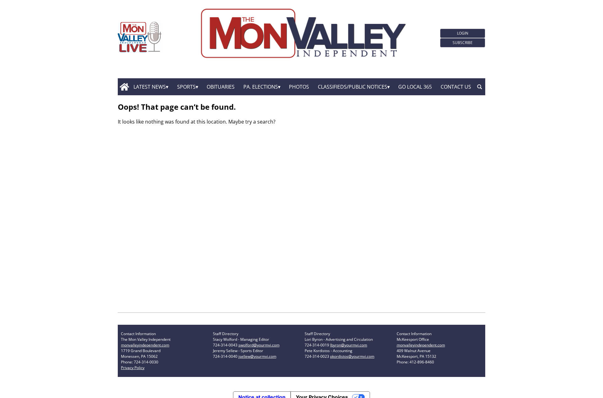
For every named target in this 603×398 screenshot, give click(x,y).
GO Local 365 (415, 86)
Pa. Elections (260, 86)
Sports (186, 86)
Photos (299, 86)
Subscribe (463, 42)
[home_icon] (124, 87)
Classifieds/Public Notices (352, 86)
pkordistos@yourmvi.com (352, 356)
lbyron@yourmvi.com (348, 345)
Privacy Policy (132, 367)
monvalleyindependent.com (145, 345)
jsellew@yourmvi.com (257, 356)
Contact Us (456, 86)
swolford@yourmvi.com (259, 345)
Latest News (149, 86)
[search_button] (479, 87)
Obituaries (221, 86)
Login (462, 33)
